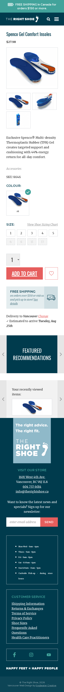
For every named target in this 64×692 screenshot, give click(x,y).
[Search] (48, 20)
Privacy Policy (22, 618)
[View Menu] (56, 20)
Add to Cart (24, 273)
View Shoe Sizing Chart (42, 224)
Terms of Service (24, 613)
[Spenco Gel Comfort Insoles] (32, 407)
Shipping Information (28, 604)
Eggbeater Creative (46, 685)
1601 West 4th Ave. (32, 477)
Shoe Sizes (19, 623)
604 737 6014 (32, 487)
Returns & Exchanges (27, 608)
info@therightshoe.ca (32, 491)
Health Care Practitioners (30, 637)
